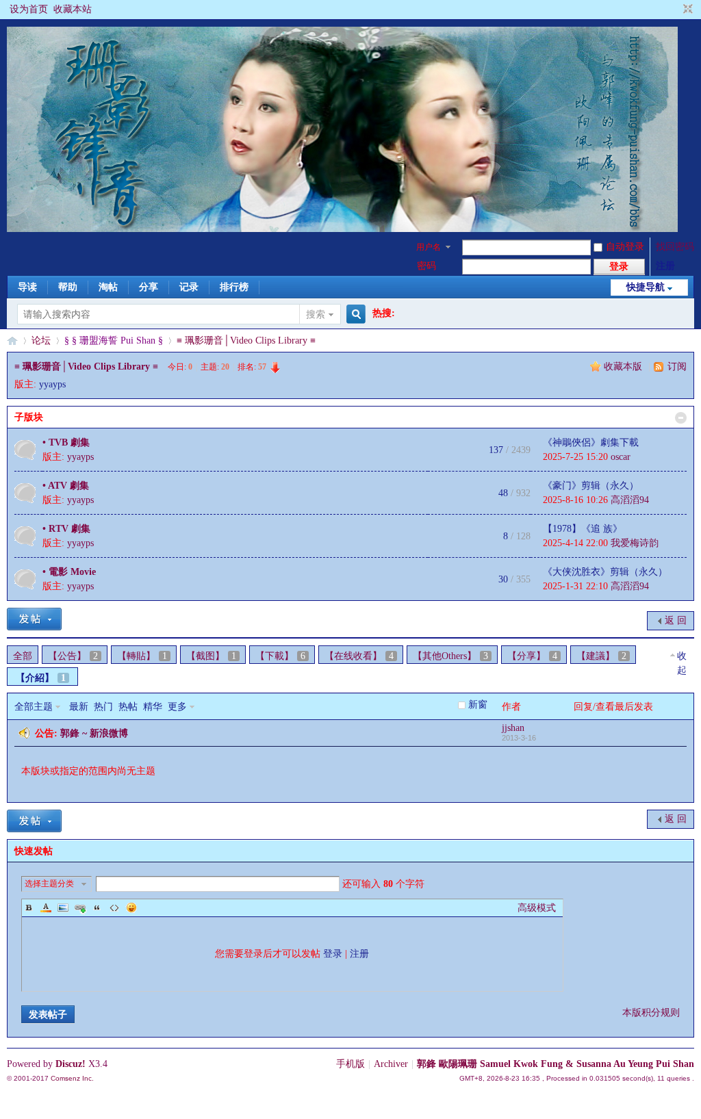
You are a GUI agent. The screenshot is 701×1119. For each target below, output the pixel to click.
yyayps (52, 384)
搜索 (315, 314)
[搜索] (354, 314)
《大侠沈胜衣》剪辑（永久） (605, 572)
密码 (426, 266)
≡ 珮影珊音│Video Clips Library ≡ (246, 340)
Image (63, 907)
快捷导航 (645, 287)
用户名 (428, 247)
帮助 (67, 287)
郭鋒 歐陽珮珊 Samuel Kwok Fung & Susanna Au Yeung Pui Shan (555, 1064)
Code (114, 907)
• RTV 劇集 (66, 529)
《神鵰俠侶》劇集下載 (591, 442)
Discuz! (70, 1064)
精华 (152, 707)
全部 (22, 656)
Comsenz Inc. (72, 1078)
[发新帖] (34, 619)
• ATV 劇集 (65, 485)
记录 (189, 287)
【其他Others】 (450, 656)
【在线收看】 (359, 656)
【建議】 (601, 656)
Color (46, 907)
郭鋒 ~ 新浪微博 (94, 733)
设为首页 (29, 9)
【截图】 (211, 656)
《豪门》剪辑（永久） (591, 485)
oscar (620, 457)
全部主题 (33, 707)
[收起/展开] (681, 418)
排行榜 (234, 287)
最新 (78, 707)
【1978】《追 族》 (582, 529)
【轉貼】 (142, 656)
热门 (103, 707)
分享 (148, 287)
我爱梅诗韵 (635, 543)
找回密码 (675, 247)
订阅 (677, 366)
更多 (177, 707)
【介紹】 (41, 678)
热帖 (128, 707)
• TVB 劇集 (66, 442)
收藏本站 (72, 9)
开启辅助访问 (675, 9)
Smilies (131, 907)
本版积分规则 (651, 1012)
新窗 (477, 704)
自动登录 (625, 247)
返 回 (676, 620)
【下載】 (280, 656)
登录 (332, 954)
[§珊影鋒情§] (342, 229)
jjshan (513, 728)
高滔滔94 (630, 500)
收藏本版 (624, 366)
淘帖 (108, 287)
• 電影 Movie (69, 572)
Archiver (391, 1064)
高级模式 (537, 908)
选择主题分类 (49, 883)
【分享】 (532, 656)
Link (80, 907)
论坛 (41, 340)
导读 (27, 287)
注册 (665, 266)
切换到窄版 (686, 9)
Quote (97, 907)
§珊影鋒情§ (12, 340)
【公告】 (73, 656)
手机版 (350, 1064)
